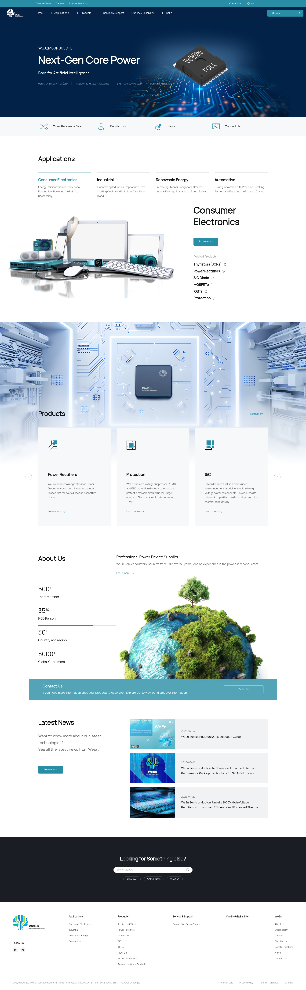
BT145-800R (132, 879)
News (278, 953)
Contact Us (235, 3)
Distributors (281, 941)
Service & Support (113, 13)
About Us (279, 924)
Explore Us (243, 689)
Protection (202, 298)
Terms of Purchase (268, 983)
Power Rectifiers (206, 271)
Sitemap (289, 983)
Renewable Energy (78, 936)
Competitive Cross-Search (186, 924)
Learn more (205, 241)
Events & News (43, 3)
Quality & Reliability (142, 13)
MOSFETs (201, 284)
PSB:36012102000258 (105, 983)
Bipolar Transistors (127, 959)
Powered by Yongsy (130, 983)
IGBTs (198, 291)
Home (39, 13)
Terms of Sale (226, 983)
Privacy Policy (246, 983)
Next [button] (304, 58)
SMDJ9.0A (174, 879)
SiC (119, 941)
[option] (153, 58)
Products (86, 13)
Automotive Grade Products (132, 964)
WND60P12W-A (153, 879)
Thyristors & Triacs (127, 924)
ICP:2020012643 (83, 983)
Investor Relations (78, 3)
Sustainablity (281, 930)
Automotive (75, 941)
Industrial (73, 930)
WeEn (169, 13)
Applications (61, 13)
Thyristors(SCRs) (207, 264)
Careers (60, 3)
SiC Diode (201, 278)
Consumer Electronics (80, 924)
